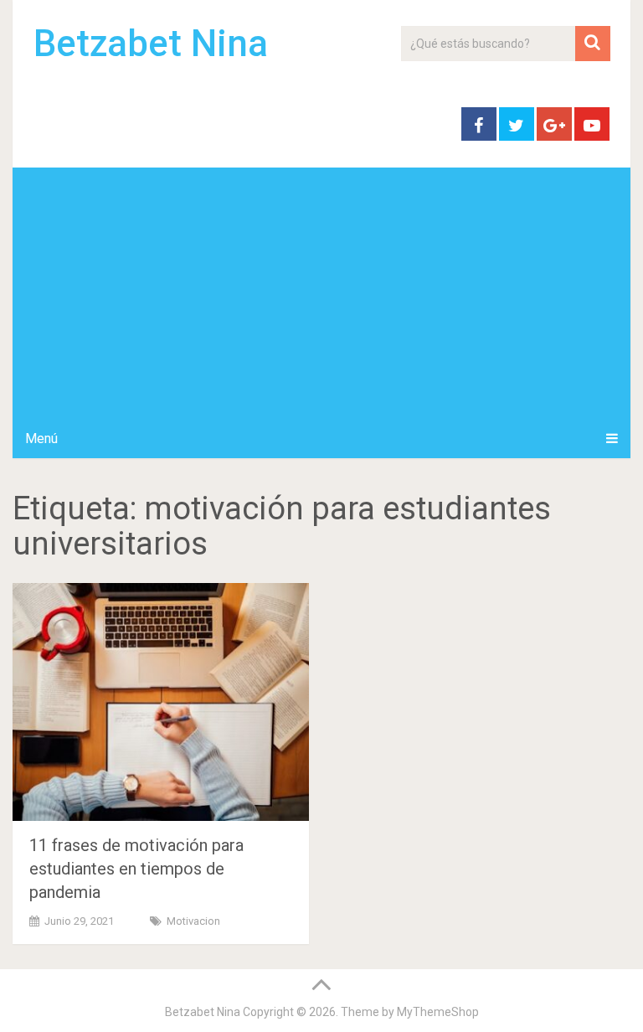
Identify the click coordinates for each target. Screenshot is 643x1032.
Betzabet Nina (150, 43)
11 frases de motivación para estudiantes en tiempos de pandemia (136, 868)
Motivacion (193, 921)
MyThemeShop (438, 1012)
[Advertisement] (321, 293)
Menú (41, 438)
